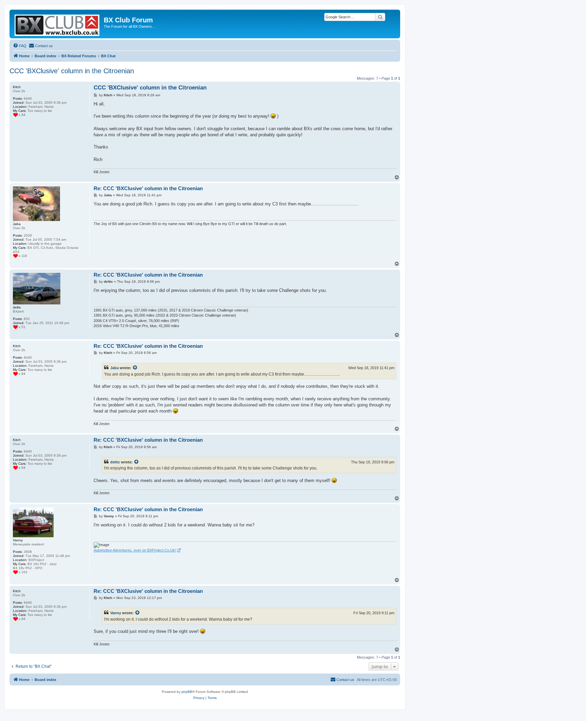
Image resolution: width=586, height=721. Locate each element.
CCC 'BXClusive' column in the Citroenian (71, 71)
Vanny (115, 613)
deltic (115, 462)
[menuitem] (19, 46)
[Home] (57, 24)
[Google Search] (380, 17)
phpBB (186, 692)
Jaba (114, 368)
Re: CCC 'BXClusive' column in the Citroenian (148, 188)
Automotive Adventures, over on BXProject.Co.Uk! (135, 550)
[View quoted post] (135, 368)
